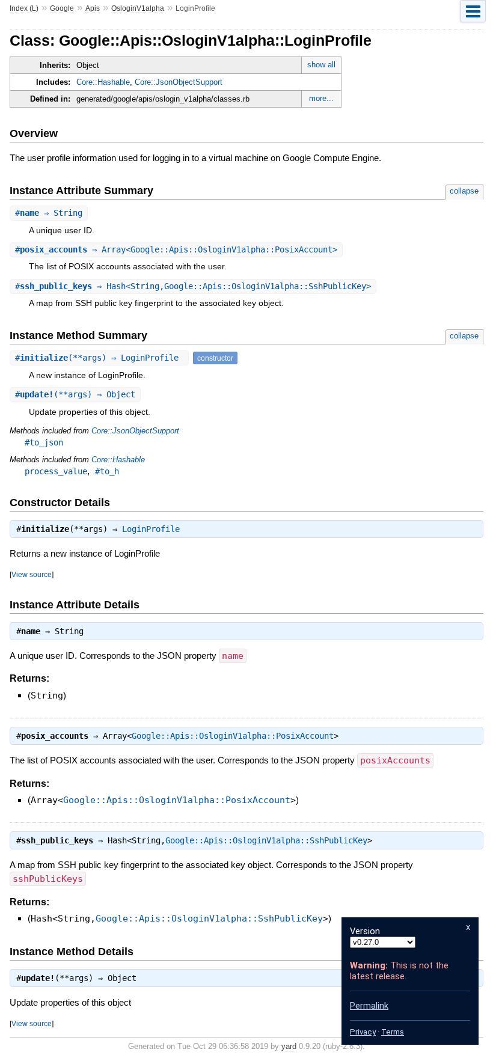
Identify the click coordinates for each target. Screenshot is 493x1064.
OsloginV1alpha (137, 8)
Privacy (363, 1031)
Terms (392, 1031)
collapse (464, 190)
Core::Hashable (103, 82)
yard (288, 1046)
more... (321, 98)
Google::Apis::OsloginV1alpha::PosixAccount (233, 736)
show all (321, 64)
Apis (92, 8)
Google (62, 8)
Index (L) (24, 8)
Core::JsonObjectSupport (178, 82)
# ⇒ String (48, 213)
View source (31, 574)
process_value (56, 471)
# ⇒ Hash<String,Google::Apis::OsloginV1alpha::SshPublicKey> (193, 286)
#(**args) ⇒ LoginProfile (99, 357)
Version (365, 931)
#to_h (107, 471)
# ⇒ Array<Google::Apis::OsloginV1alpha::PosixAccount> (176, 249)
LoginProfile (151, 529)
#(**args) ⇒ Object (75, 394)
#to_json (44, 442)
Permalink (369, 1005)
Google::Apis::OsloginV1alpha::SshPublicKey (266, 840)
